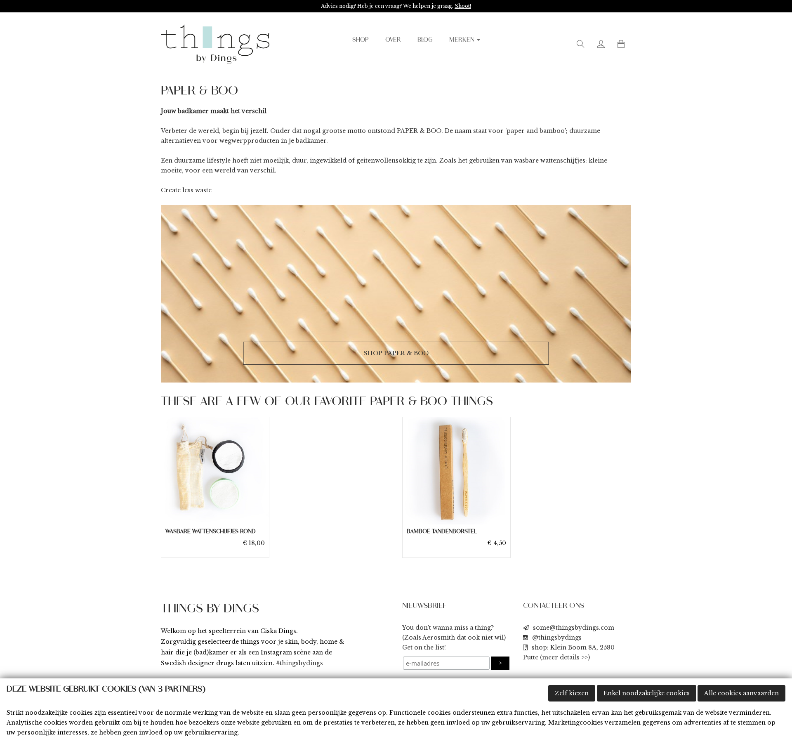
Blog (425, 40)
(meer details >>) (565, 657)
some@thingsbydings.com (573, 627)
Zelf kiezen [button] (572, 693)
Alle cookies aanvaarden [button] (741, 693)
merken (462, 40)
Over (393, 40)
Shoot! (463, 6)
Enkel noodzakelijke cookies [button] (646, 693)
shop (360, 40)
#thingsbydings (299, 663)
